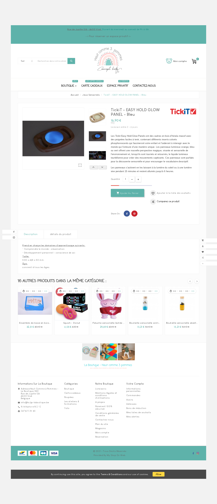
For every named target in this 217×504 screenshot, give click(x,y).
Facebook (127, 213)
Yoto (67, 408)
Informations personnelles (133, 389)
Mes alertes (132, 417)
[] (71, 61)
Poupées (69, 397)
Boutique (69, 388)
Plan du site (101, 424)
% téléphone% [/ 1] (31, 406)
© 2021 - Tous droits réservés (109, 451)
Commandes (133, 395)
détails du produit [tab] (60, 234)
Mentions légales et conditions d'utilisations (106, 395)
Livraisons (100, 388)
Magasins (100, 428)
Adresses (131, 404)
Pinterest (134, 213)
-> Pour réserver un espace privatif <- (108, 36)
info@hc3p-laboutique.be (35, 402)
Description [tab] (30, 234)
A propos (100, 402)
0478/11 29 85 (28, 411)
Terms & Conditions (112, 474)
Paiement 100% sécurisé (103, 407)
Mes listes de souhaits (138, 412)
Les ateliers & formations (71, 402)
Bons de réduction (136, 408)
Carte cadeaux (72, 393)
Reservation (101, 437)
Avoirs (129, 399)
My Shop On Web (116, 455)
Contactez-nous (104, 420)
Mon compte (102, 432)
